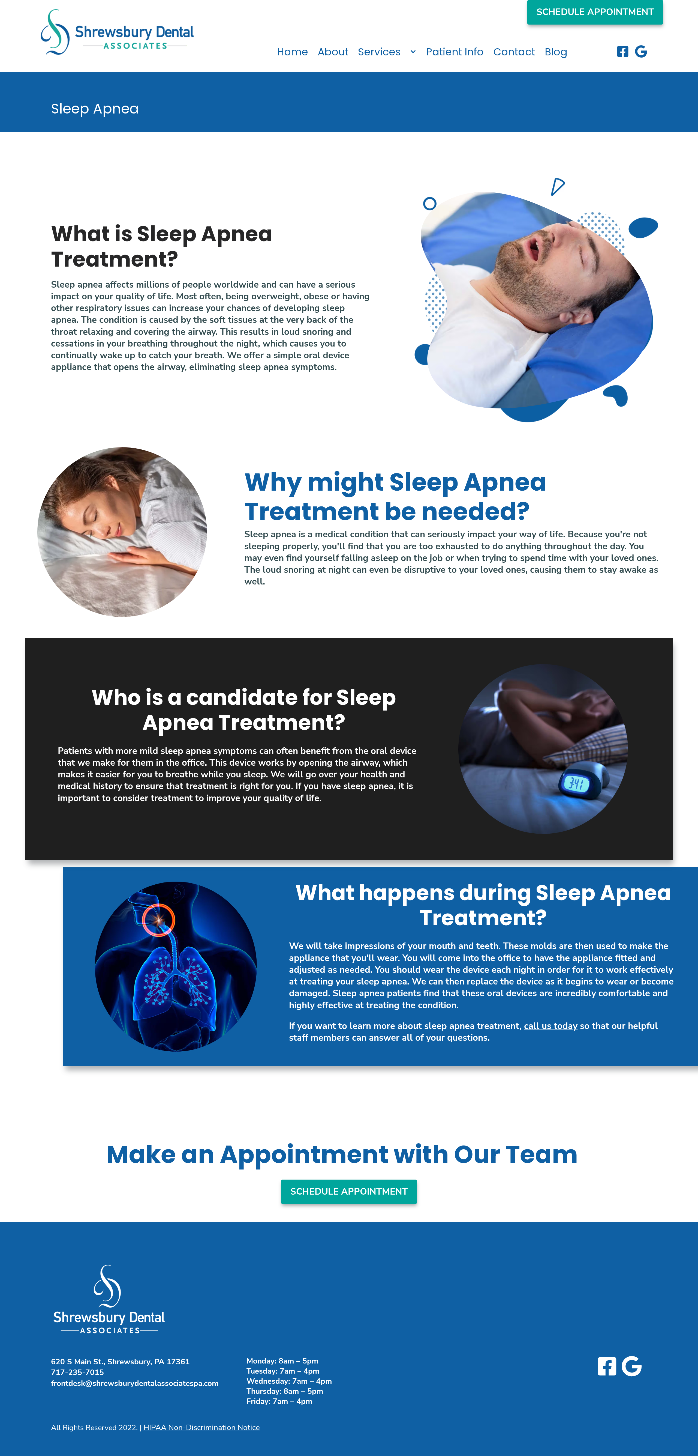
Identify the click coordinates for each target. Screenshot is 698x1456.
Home (292, 52)
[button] (387, 47)
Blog (556, 52)
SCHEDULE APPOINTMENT (595, 12)
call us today (550, 1026)
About (333, 52)
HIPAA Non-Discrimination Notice (201, 1427)
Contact (514, 52)
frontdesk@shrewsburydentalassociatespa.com (135, 1383)
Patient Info (455, 52)
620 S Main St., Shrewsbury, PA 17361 (120, 1362)
